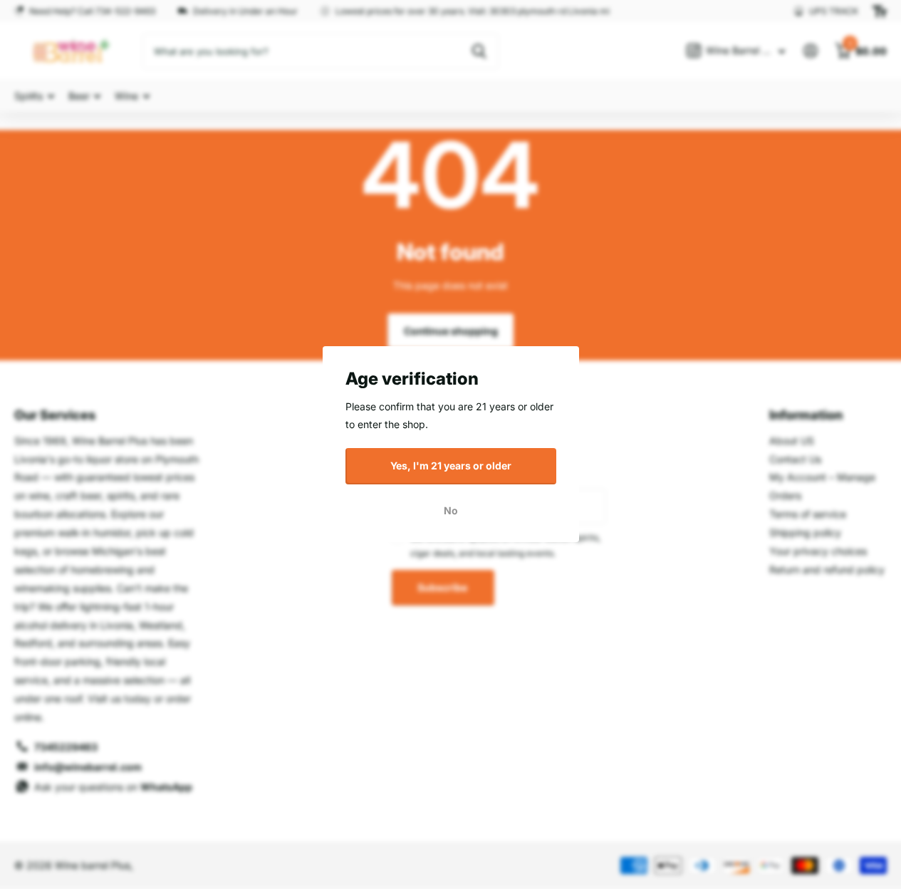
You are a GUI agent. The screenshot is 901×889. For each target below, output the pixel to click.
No (451, 510)
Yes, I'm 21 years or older (450, 465)
